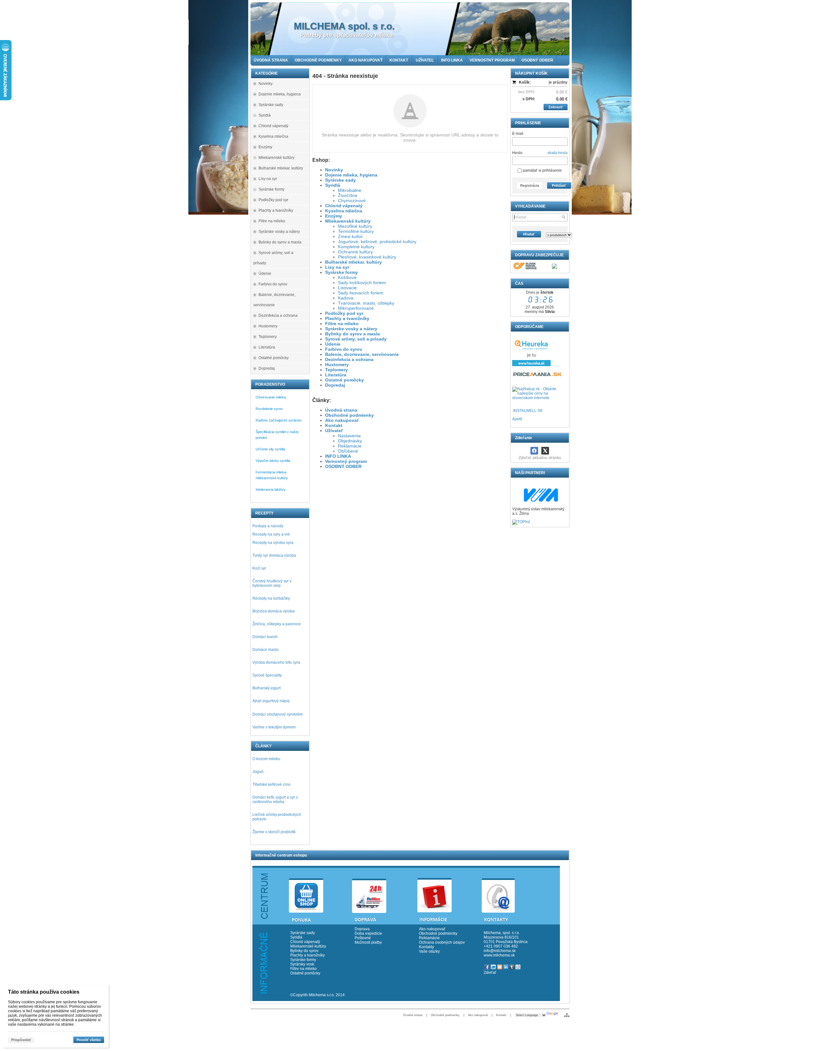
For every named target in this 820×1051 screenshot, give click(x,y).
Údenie (332, 344)
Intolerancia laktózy (271, 489)
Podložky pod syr (344, 313)
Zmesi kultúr (350, 236)
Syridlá (332, 185)
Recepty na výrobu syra (272, 542)
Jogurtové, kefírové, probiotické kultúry (377, 241)
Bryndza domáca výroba (273, 611)
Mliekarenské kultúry (348, 221)
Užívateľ (334, 430)
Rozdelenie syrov (269, 409)
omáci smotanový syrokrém (279, 714)
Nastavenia (349, 435)
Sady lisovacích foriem (360, 292)
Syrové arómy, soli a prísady (356, 338)
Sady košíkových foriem (362, 282)
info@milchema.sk (500, 950)
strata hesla (557, 153)
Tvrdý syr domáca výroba (274, 555)
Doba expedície (368, 933)
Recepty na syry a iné (271, 534)
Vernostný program (346, 461)
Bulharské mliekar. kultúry (353, 262)
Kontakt (333, 425)
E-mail (517, 133)
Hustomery (337, 364)
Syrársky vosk (302, 964)
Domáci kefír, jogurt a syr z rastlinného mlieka (275, 799)
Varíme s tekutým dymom (274, 727)
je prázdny (558, 82)
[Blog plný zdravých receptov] (512, 410)
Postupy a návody (267, 526)
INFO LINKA (338, 456)
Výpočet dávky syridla (273, 461)
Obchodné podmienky (349, 415)
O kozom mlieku (266, 759)
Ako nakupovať (342, 420)
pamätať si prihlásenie (542, 170)
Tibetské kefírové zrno (271, 784)
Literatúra (335, 374)
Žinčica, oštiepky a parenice (276, 624)
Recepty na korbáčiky (271, 598)
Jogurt (257, 771)
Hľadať (529, 234)
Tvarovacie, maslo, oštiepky (366, 303)
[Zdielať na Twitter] (545, 451)
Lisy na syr (337, 267)
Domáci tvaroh (265, 637)
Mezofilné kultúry (355, 226)
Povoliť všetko (89, 1040)
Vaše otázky (429, 951)
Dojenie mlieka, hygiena (351, 174)
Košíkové (347, 277)
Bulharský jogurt (266, 688)
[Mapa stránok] (567, 1015)
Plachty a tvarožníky (347, 318)
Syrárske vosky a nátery (351, 328)
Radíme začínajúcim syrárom (278, 420)
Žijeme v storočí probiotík (274, 832)
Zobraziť (555, 107)
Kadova (345, 297)
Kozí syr (259, 568)
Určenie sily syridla (270, 449)
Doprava (362, 929)
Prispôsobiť (21, 1040)
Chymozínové (352, 200)
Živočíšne (347, 195)
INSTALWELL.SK (528, 410)
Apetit (517, 419)
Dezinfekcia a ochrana (349, 359)
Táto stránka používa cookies (43, 992)
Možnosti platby (368, 942)
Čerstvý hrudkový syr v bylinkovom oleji (271, 583)
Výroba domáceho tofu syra (276, 662)
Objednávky (350, 440)
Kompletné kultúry (356, 246)
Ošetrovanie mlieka (271, 397)
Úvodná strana (341, 410)
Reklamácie (350, 445)
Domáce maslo (265, 649)
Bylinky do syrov (304, 950)
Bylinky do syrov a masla (352, 333)
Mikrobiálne (349, 190)
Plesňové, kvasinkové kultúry (367, 256)
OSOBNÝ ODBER (343, 466)
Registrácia (529, 185)
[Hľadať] (564, 217)
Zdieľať (490, 972)
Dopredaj (335, 385)
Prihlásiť (559, 185)
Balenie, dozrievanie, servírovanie (362, 354)
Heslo (517, 153)
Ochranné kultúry (355, 251)
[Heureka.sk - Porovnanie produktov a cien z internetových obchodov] (531, 365)
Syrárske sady (340, 180)
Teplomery (336, 369)
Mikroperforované (356, 308)
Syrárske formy (341, 272)
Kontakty (426, 947)
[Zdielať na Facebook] (534, 451)
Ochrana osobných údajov (442, 942)
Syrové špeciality (267, 675)
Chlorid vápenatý (344, 205)
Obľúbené (348, 451)
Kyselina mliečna (343, 210)
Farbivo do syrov (343, 349)
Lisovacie (347, 287)
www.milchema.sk (499, 955)
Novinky (334, 169)
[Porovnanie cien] (537, 376)
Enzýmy (333, 215)
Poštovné (363, 938)
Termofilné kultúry (356, 231)
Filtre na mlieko (342, 323)
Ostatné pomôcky (344, 379)
